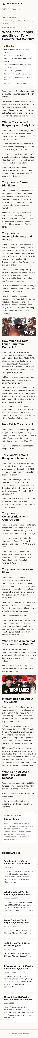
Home (4, 18)
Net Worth (6, 9)
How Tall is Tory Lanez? (13, 71)
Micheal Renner (9, 27)
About (14, 9)
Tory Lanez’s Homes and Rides (15, 83)
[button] (19, 326)
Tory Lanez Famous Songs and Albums (18, 74)
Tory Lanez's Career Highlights (15, 55)
